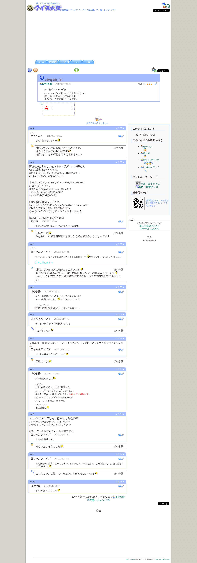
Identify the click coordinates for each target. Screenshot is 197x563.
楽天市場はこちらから (150, 226)
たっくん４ (148, 146)
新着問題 (53, 62)
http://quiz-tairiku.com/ (163, 559)
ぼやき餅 (47, 84)
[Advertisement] (98, 36)
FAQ (167, 4)
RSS (168, 7)
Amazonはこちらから (149, 229)
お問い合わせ (130, 559)
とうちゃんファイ (151, 167)
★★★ (149, 84)
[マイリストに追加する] (154, 69)
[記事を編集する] (156, 83)
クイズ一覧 (64, 62)
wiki (88, 62)
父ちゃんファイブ (151, 160)
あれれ (146, 153)
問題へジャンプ (98, 500)
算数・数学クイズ (150, 183)
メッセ (76, 62)
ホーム (41, 62)
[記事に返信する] (119, 136)
